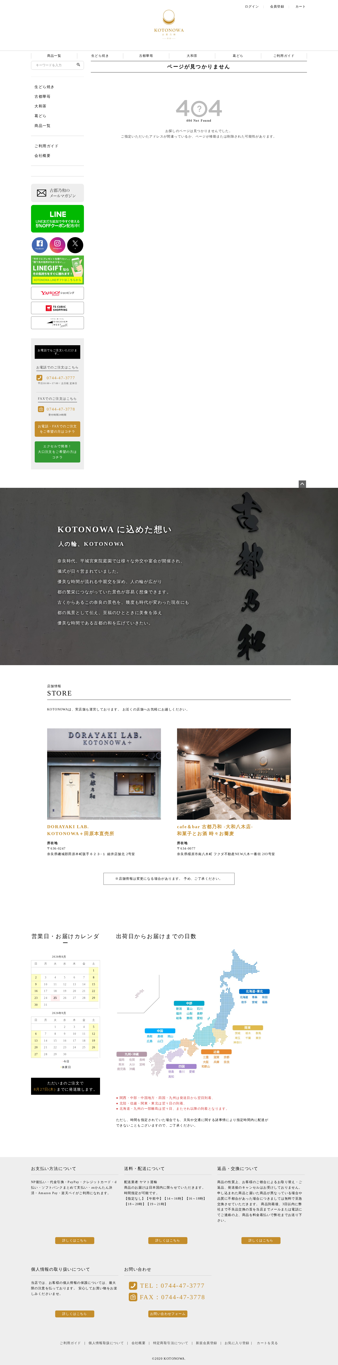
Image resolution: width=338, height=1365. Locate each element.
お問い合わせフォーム (168, 1314)
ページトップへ (302, 484)
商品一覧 (54, 55)
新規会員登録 (206, 1343)
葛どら (238, 55)
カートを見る (267, 1343)
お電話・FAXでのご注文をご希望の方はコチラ (57, 429)
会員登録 (277, 6)
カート (300, 6)
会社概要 (42, 156)
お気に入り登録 (237, 1343)
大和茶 (192, 55)
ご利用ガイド (284, 55)
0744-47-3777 (61, 378)
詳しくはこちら (74, 1240)
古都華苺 (146, 55)
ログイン (252, 6)
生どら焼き (100, 55)
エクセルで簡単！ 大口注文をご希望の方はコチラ (57, 452)
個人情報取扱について (106, 1343)
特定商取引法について (171, 1343)
